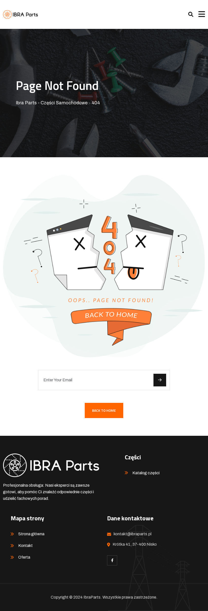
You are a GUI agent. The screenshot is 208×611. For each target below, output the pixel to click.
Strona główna (31, 534)
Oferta (24, 557)
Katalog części (146, 473)
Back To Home (104, 410)
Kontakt (25, 545)
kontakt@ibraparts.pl (132, 534)
